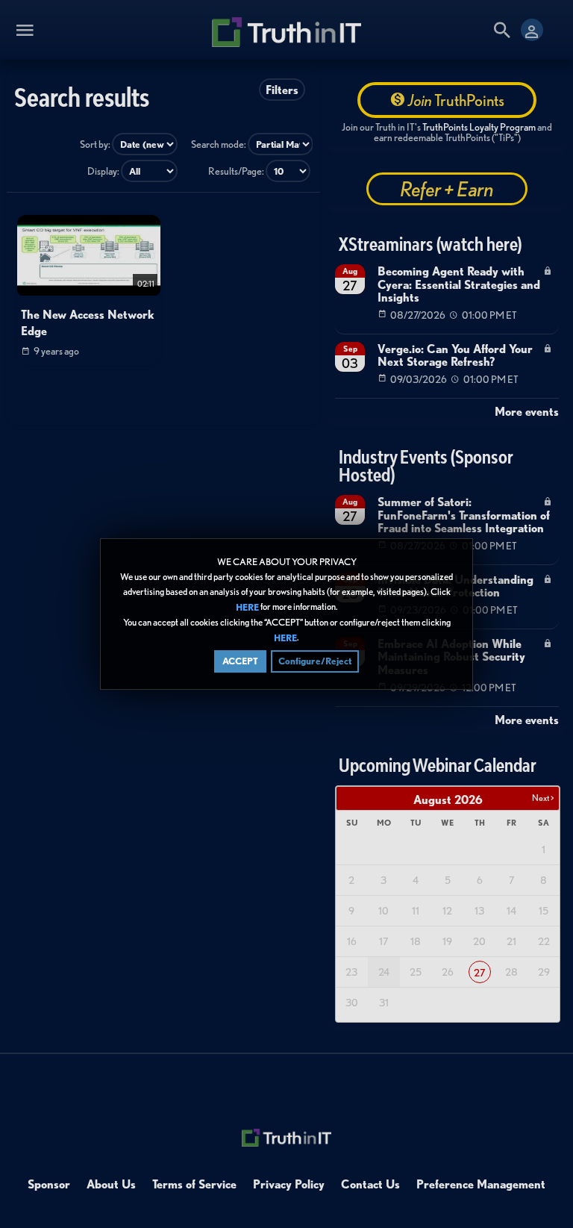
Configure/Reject (314, 661)
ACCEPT (240, 661)
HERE (247, 607)
